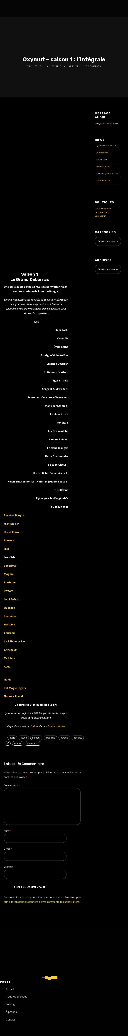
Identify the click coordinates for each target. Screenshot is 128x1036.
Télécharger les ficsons (107, 173)
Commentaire (12, 785)
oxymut (56, 66)
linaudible (50, 737)
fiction (24, 737)
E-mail (8, 848)
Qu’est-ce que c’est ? (106, 145)
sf (8, 743)
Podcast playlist (103, 166)
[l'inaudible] (12, 8)
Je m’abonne (102, 152)
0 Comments (93, 66)
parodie (64, 737)
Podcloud (35, 726)
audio (12, 737)
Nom (7, 830)
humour (36, 737)
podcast (78, 737)
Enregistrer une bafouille (106, 123)
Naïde (7, 679)
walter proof (33, 743)
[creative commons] (104, 288)
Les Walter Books (103, 208)
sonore (17, 743)
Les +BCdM (101, 159)
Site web (8, 866)
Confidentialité (103, 180)
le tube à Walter (56, 726)
